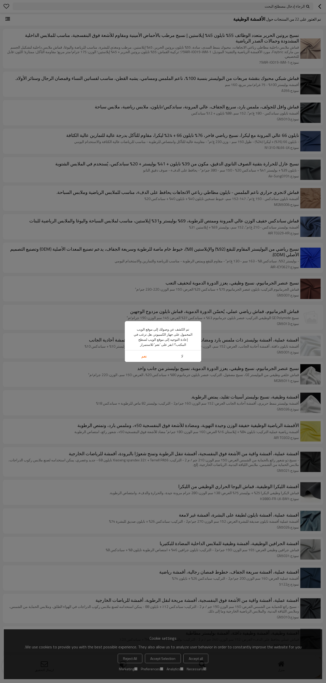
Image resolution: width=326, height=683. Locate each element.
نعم (144, 356)
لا (182, 356)
